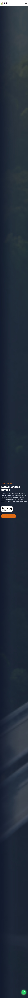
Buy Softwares (7, 516)
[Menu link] (4, 3)
